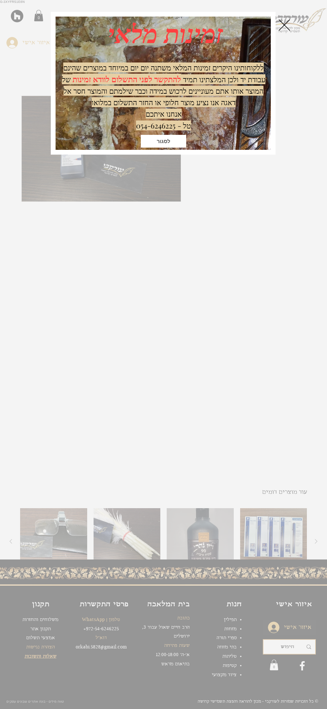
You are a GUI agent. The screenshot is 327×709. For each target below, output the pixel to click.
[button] (163, 141)
